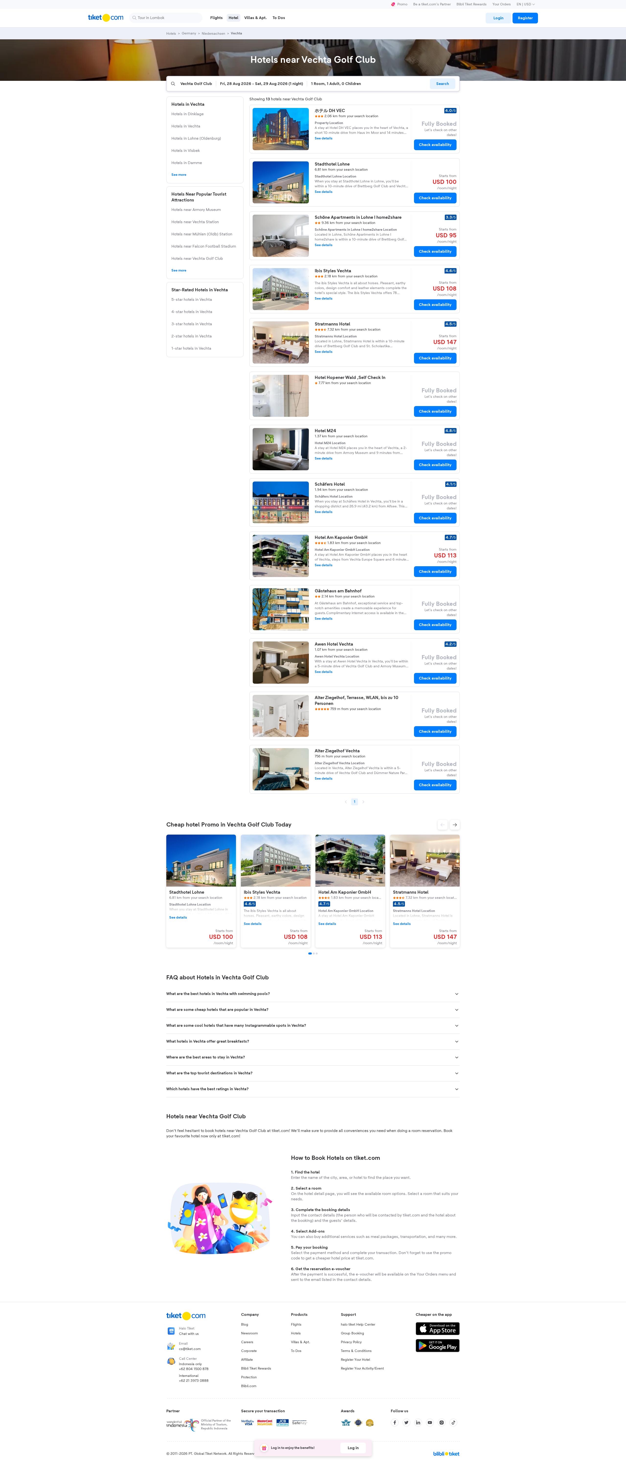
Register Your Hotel (355, 1360)
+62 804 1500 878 (194, 1369)
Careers (247, 1342)
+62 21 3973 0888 (194, 1381)
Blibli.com (249, 1386)
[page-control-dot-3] (317, 953)
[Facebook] (395, 1422)
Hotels (296, 1333)
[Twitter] (406, 1422)
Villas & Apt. (300, 1342)
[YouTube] (430, 1422)
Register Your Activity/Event (362, 1368)
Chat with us (189, 1334)
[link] (498, 18)
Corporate (249, 1351)
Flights (296, 1324)
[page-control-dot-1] (310, 953)
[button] (442, 825)
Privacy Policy (351, 1342)
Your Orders (501, 4)
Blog (244, 1324)
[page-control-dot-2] (314, 953)
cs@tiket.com (190, 1349)
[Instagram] (442, 1422)
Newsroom (249, 1333)
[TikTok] (453, 1422)
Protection (249, 1377)
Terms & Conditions (356, 1351)
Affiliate (247, 1360)
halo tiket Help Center (358, 1324)
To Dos (296, 1351)
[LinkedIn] (418, 1422)
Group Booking (352, 1333)
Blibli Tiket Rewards (472, 4)
